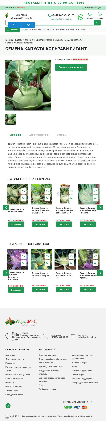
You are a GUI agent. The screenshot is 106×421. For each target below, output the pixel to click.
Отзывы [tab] (62, 134)
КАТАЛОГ (14, 30)
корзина (100, 18)
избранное (90, 18)
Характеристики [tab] (39, 134)
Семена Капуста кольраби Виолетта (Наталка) (16, 275)
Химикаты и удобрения (83, 379)
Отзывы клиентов (13, 387)
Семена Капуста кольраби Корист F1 (64, 275)
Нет (14, 24)
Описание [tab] (15, 134)
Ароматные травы (80, 362)
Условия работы (37, 30)
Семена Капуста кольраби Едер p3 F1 (40, 275)
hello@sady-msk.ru (87, 337)
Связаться (16, 224)
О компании (11, 355)
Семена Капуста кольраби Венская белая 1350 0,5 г (64, 210)
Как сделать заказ (14, 395)
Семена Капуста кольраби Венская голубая (88, 275)
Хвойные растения (47, 389)
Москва (21, 7)
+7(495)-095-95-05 (59, 337)
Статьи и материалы (15, 379)
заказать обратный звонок (61, 19)
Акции (25, 30)
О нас (49, 30)
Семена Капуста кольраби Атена (16, 210)
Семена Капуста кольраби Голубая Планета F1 (88, 210)
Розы (41, 385)
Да (28, 24)
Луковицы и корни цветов (51, 366)
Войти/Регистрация (92, 8)
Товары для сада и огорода (85, 383)
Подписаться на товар (71, 67)
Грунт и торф (78, 375)
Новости (9, 383)
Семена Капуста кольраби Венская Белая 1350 (40, 210)
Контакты (81, 30)
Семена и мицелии (47, 355)
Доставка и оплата (65, 30)
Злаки (74, 366)
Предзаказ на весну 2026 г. (18, 375)
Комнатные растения (82, 370)
